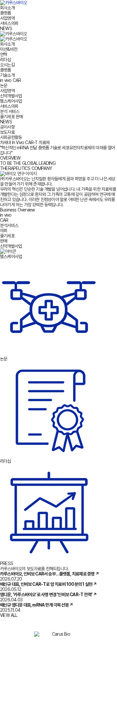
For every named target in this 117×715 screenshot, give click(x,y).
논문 (3, 85)
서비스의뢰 (9, 23)
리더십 (5, 59)
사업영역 (7, 18)
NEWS (6, 28)
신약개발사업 (11, 95)
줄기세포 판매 (11, 116)
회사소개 (7, 7)
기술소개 (7, 75)
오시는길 (7, 64)
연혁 (3, 54)
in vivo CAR (10, 80)
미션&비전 (8, 49)
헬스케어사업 (11, 101)
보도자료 (7, 132)
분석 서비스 (9, 111)
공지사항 (7, 127)
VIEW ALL (9, 615)
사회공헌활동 (11, 137)
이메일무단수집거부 (78, 647)
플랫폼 (5, 13)
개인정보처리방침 (37, 647)
